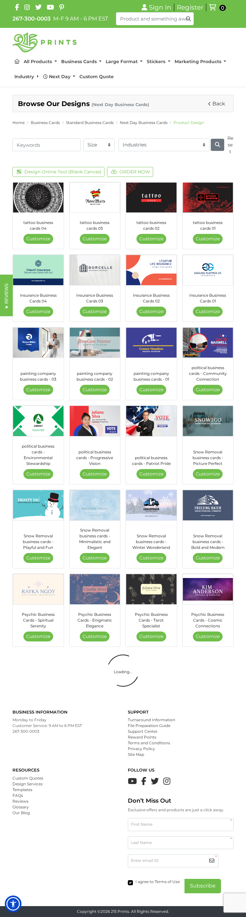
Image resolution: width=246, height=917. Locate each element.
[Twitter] (155, 781)
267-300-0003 (31, 18)
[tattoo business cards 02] (151, 197)
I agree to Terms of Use (157, 881)
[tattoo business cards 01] (208, 197)
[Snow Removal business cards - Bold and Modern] (208, 505)
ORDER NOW (134, 172)
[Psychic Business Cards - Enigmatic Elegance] (95, 589)
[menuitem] (17, 61)
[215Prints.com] (44, 42)
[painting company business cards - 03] (38, 342)
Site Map (136, 754)
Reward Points (142, 737)
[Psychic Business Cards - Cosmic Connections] (208, 589)
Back (218, 104)
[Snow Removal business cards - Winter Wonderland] (151, 505)
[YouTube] (50, 7)
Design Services (27, 783)
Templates (22, 789)
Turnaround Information (151, 719)
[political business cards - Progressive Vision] (95, 421)
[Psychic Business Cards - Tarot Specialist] (151, 589)
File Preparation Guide (149, 725)
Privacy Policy (141, 748)
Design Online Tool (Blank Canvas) (63, 172)
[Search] (217, 145)
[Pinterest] (62, 7)
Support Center (143, 731)
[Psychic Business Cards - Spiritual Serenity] (38, 589)
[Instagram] (27, 7)
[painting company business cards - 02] (95, 342)
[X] (38, 7)
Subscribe (203, 886)
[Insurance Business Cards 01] (208, 270)
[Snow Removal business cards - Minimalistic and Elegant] (95, 505)
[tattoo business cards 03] (95, 197)
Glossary (20, 807)
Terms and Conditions (149, 742)
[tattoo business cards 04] (38, 197)
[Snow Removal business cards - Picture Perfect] (208, 421)
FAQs (17, 795)
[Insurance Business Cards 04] (38, 270)
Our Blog (21, 812)
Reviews (20, 801)
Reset (230, 144)
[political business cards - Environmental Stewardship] (38, 421)
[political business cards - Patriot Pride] (151, 421)
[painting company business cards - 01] (151, 342)
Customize (38, 239)
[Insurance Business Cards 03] (95, 270)
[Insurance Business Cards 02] (151, 270)
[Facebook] (17, 7)
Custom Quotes (27, 778)
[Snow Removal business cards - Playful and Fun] (38, 505)
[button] (13, 904)
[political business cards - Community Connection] (208, 342)
